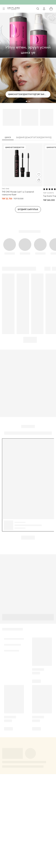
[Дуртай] (38, 174)
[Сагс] (51, 8)
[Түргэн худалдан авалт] (38, 179)
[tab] (8, 137)
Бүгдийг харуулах (28, 209)
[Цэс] (3, 8)
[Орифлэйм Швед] (13, 8)
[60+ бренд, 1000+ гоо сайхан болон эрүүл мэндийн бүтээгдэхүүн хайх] (38, 9)
